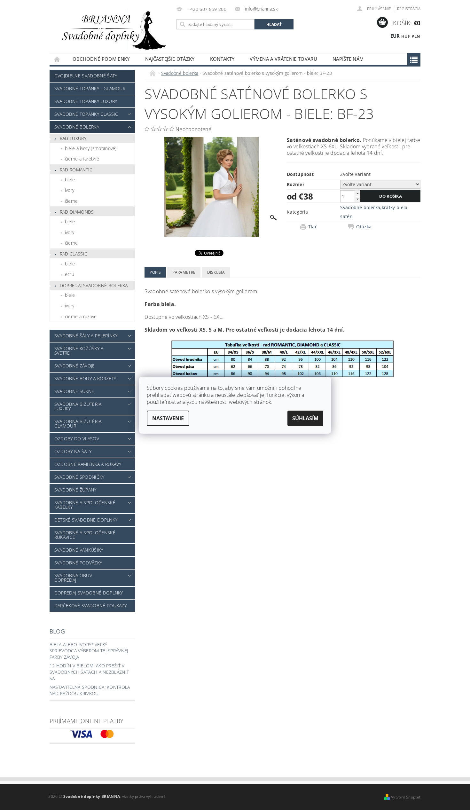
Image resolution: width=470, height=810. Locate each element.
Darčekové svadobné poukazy (90, 605)
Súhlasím (305, 418)
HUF (405, 36)
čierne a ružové (81, 316)
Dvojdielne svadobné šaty (85, 76)
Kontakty (222, 59)
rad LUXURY (73, 138)
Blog (57, 631)
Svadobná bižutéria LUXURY (78, 406)
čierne (71, 201)
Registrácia (409, 9)
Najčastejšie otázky (170, 59)
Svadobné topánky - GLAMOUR (89, 88)
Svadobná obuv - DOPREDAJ (74, 577)
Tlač (312, 227)
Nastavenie (168, 418)
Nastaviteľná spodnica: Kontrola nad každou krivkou (90, 690)
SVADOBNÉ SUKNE (74, 391)
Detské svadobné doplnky (85, 520)
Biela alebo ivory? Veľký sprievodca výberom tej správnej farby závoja (89, 650)
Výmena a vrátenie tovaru (283, 59)
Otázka (364, 227)
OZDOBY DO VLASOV (76, 439)
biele (70, 180)
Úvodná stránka (57, 59)
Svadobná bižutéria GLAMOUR (78, 423)
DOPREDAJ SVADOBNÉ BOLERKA (94, 285)
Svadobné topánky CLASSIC (86, 114)
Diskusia (216, 272)
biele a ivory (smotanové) (91, 148)
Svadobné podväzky (78, 563)
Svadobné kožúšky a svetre (79, 350)
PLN (415, 36)
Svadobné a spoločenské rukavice (84, 535)
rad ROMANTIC (76, 170)
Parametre (183, 272)
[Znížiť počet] (357, 199)
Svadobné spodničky (79, 477)
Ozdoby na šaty (72, 451)
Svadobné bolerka (76, 127)
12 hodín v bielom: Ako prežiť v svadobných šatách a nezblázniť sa (89, 672)
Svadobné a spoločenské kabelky (84, 504)
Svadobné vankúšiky (78, 550)
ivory (69, 190)
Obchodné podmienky (101, 59)
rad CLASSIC (74, 254)
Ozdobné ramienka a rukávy (87, 464)
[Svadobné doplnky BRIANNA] (112, 29)
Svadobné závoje (74, 366)
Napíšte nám (348, 59)
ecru (69, 274)
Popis (155, 272)
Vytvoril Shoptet (405, 797)
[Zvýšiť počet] (357, 193)
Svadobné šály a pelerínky (86, 336)
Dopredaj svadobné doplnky (88, 593)
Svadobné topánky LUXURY (85, 101)
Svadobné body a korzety (85, 378)
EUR (395, 36)
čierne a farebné (82, 159)
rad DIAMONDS (77, 212)
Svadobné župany (75, 490)
